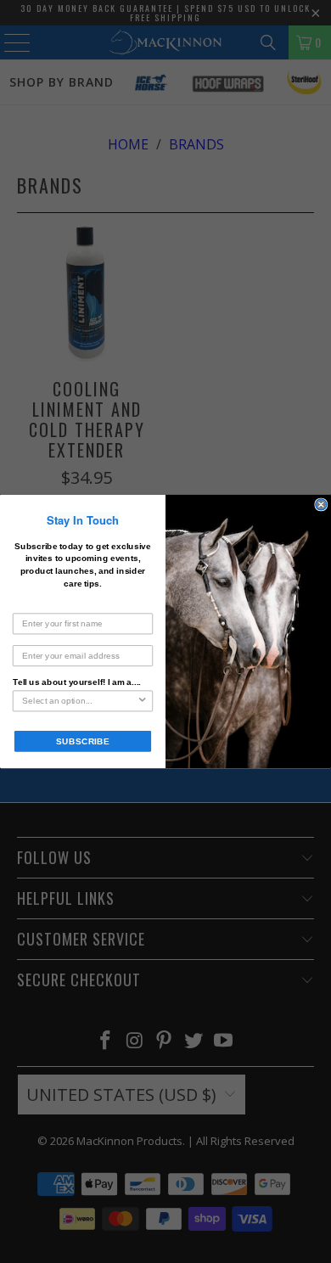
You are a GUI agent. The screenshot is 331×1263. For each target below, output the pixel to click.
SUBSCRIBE (82, 740)
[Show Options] (142, 700)
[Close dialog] (321, 504)
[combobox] (79, 700)
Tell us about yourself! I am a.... (77, 682)
